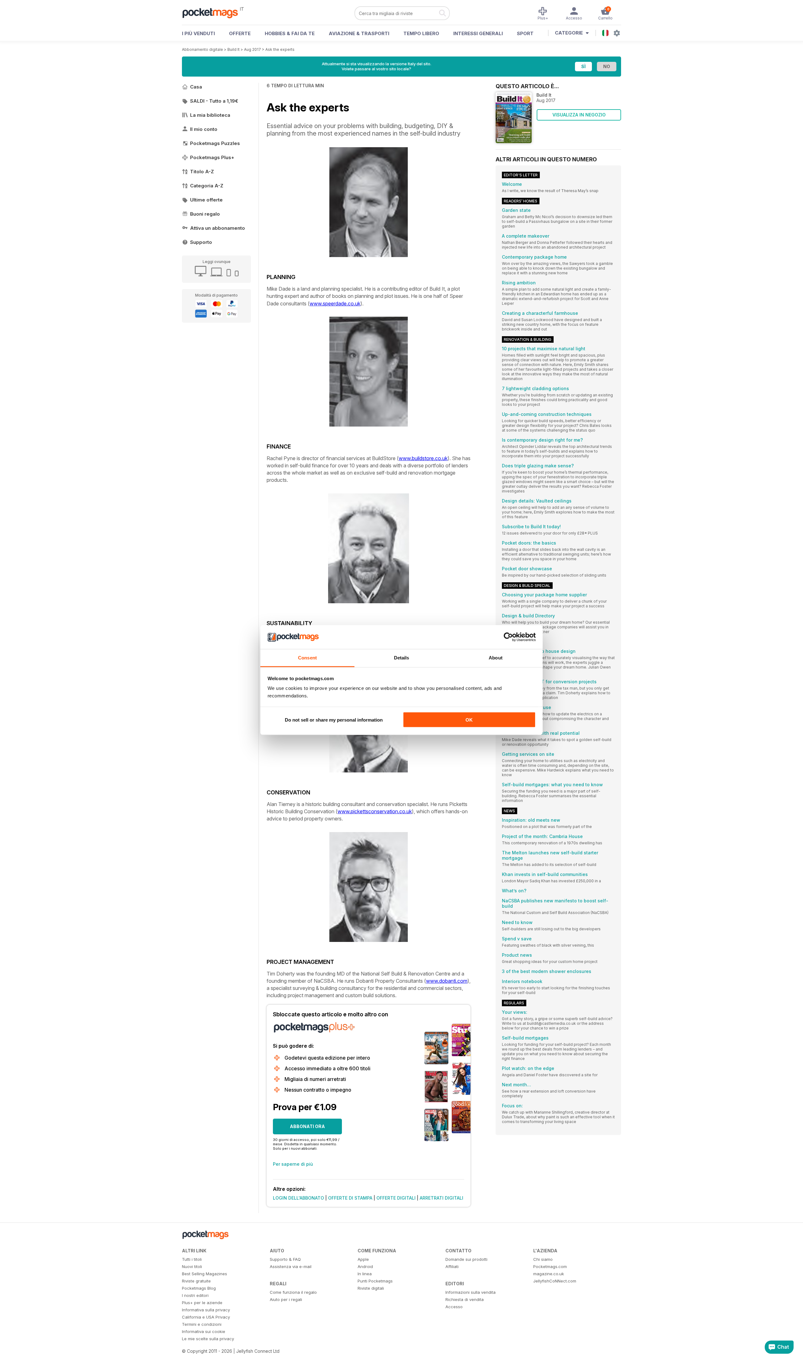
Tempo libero (421, 33)
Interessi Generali (478, 33)
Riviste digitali (371, 1288)
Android (365, 1266)
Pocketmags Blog (199, 1288)
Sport (525, 33)
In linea (365, 1273)
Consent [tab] (307, 657)
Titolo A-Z (202, 172)
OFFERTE (240, 33)
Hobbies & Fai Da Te (290, 33)
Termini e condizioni (201, 1324)
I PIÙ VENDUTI (198, 33)
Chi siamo (543, 1259)
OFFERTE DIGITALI (396, 1198)
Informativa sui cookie (203, 1331)
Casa (196, 87)
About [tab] (496, 657)
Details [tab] (401, 657)
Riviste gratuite (196, 1280)
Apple (363, 1259)
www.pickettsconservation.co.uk (375, 811)
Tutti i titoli (192, 1259)
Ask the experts (280, 49)
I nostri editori (195, 1295)
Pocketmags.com (550, 1266)
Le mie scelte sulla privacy (208, 1338)
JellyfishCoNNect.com (554, 1280)
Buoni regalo (205, 214)
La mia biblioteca (210, 115)
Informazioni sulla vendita (470, 1292)
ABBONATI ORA (307, 1126)
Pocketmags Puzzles (215, 143)
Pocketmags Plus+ (212, 157)
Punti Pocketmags (375, 1280)
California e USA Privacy (206, 1317)
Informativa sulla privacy (206, 1309)
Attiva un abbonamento (217, 228)
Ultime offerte (206, 200)
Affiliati (452, 1266)
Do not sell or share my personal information (334, 719)
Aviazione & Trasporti (359, 33)
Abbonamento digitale (202, 49)
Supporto (201, 242)
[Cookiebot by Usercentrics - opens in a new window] (508, 637)
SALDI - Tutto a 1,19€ (214, 101)
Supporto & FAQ (285, 1259)
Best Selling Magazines (204, 1273)
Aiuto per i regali (286, 1299)
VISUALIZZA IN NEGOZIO (579, 114)
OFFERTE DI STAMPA (350, 1198)
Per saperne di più (293, 1164)
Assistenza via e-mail (290, 1266)
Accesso (454, 1306)
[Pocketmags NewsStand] (213, 12)
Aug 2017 (252, 49)
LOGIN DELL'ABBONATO (298, 1198)
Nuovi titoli (192, 1266)
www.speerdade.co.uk (335, 303)
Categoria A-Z (206, 186)
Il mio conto (203, 129)
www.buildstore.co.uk (423, 458)
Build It (233, 49)
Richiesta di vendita (464, 1299)
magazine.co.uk (548, 1273)
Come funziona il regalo (293, 1292)
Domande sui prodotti (466, 1259)
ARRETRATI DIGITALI (441, 1198)
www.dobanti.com (446, 981)
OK (469, 719)
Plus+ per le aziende (202, 1302)
